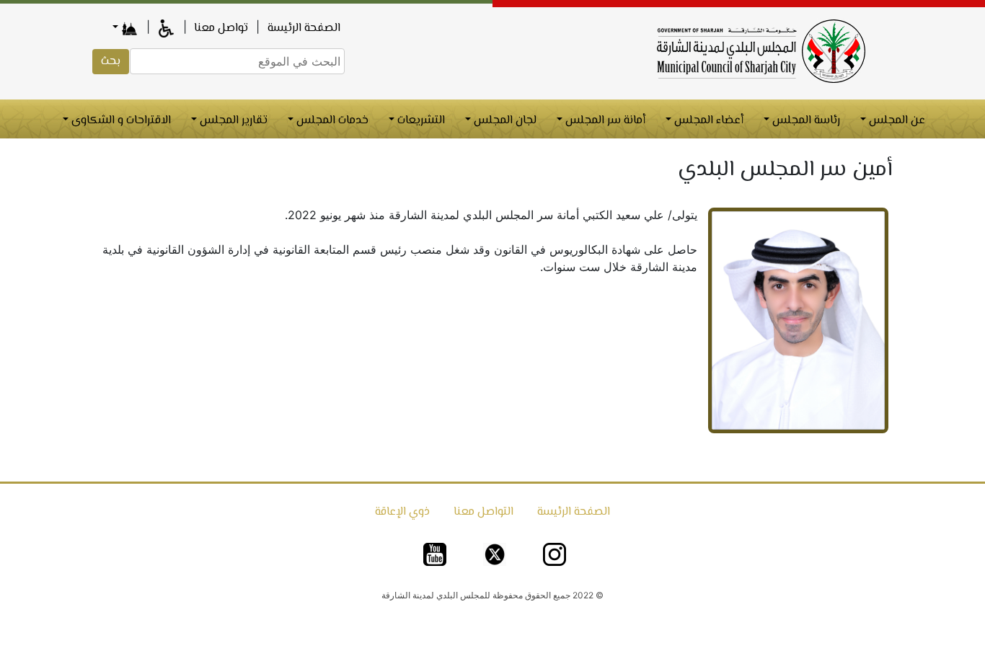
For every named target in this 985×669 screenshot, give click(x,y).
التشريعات (419, 121)
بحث (110, 62)
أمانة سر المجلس (603, 121)
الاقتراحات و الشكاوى (120, 121)
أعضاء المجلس (707, 121)
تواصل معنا (219, 28)
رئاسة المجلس (804, 121)
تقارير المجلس (232, 121)
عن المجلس (895, 121)
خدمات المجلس (330, 121)
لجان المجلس (503, 121)
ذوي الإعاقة (402, 512)
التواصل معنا (483, 512)
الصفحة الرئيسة (304, 28)
